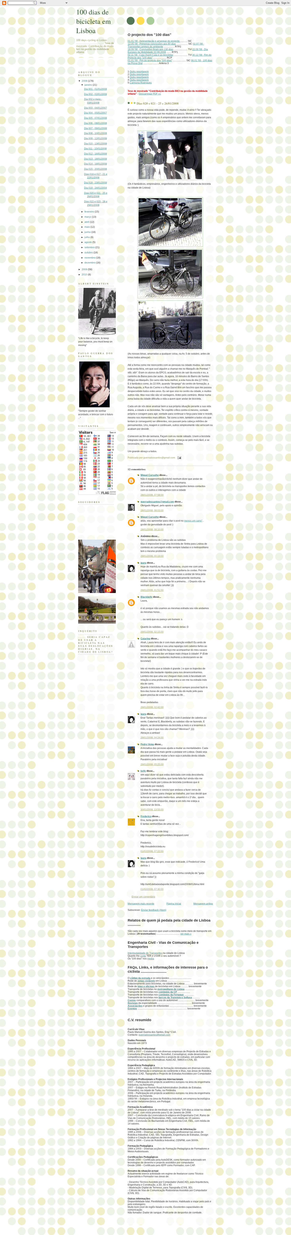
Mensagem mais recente (141, 903)
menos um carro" (193, 520)
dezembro (90, 262)
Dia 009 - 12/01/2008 (95, 138)
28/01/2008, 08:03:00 (152, 510)
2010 (85, 274)
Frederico (146, 816)
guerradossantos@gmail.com (157, 501)
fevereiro (90, 211)
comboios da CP (168, 992)
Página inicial (173, 903)
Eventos (132, 1008)
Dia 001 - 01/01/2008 (95, 89)
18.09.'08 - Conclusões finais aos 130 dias (150, 49)
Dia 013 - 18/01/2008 (95, 159)
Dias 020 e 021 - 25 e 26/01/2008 (158, 103)
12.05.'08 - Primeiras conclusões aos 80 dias (152, 43)
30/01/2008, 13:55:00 (152, 809)
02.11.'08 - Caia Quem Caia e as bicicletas (150, 55)
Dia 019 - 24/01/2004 (95, 187)
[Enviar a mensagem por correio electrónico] (179, 457)
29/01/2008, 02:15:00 (152, 631)
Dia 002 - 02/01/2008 (95, 94)
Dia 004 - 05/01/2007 (95, 112)
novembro (90, 257)
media (150, 958)
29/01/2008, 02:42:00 (152, 707)
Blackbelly (146, 597)
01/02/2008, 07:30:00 (152, 889)
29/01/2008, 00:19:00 (152, 556)
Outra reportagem (139, 71)
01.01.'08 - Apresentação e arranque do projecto (154, 41)
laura (143, 562)
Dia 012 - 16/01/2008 (95, 153)
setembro (90, 247)
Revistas (133, 1003)
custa (143, 955)
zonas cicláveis (146, 980)
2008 (85, 81)
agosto (88, 242)
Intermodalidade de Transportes (145, 953)
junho (88, 232)
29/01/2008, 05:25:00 (152, 764)
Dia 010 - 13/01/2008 (95, 143)
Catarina (145, 638)
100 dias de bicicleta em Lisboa (93, 21)
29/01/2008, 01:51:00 (152, 590)
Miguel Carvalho (150, 475)
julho (87, 237)
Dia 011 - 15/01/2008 (95, 148)
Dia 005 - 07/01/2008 (95, 118)
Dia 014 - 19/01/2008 (95, 163)
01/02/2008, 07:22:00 (152, 851)
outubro (89, 252)
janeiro (89, 85)
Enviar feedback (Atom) (153, 910)
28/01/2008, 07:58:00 (152, 495)
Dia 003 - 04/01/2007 (95, 108)
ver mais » (185, 933)
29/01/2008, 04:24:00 (152, 737)
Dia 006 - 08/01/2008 (95, 123)
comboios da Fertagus (171, 994)
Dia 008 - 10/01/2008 (95, 133)
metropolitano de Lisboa (170, 989)
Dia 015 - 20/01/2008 (95, 169)
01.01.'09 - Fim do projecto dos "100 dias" (150, 60)
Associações (135, 1005)
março (88, 216)
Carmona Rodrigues (141, 82)
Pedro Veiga (147, 744)
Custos (132, 1000)
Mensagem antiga (203, 903)
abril (87, 222)
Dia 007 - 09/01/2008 (95, 128)
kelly (143, 771)
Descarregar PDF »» (150, 93)
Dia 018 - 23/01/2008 (95, 182)
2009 (85, 269)
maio (87, 227)
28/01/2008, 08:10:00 (152, 529)
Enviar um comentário (143, 896)
